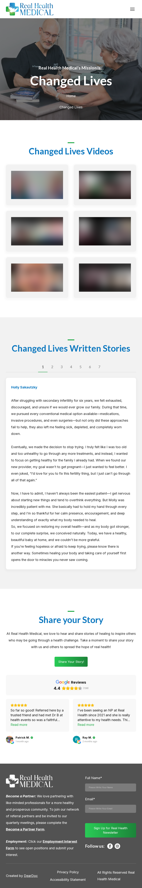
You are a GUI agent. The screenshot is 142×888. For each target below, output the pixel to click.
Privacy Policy (68, 872)
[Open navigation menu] (132, 9)
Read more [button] (19, 725)
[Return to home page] (30, 9)
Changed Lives (71, 107)
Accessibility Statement (68, 880)
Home (71, 96)
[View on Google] (9, 739)
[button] (43, 367)
